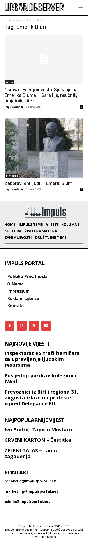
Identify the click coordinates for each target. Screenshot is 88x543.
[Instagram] (22, 325)
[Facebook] (9, 325)
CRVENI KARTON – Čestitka (38, 439)
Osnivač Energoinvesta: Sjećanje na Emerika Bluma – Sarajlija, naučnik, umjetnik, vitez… (41, 95)
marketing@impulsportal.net (31, 491)
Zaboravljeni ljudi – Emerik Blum (38, 183)
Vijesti (9, 82)
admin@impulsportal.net (27, 501)
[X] (34, 325)
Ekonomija (12, 175)
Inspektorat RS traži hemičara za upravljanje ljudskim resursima (42, 359)
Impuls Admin (14, 107)
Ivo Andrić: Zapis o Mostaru (38, 429)
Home (8, 20)
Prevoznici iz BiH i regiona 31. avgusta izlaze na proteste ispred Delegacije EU (41, 397)
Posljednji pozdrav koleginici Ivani (40, 378)
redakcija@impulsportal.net (30, 481)
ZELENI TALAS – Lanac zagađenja (31, 453)
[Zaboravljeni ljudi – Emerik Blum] (44, 148)
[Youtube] (46, 325)
